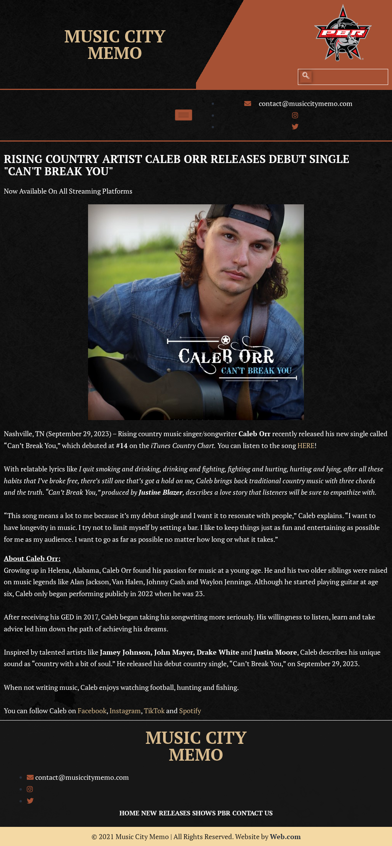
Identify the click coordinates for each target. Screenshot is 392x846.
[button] (306, 77)
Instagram (125, 710)
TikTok (154, 710)
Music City (114, 35)
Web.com (285, 836)
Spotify (190, 710)
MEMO (115, 52)
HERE (305, 445)
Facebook (92, 710)
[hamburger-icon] (183, 115)
